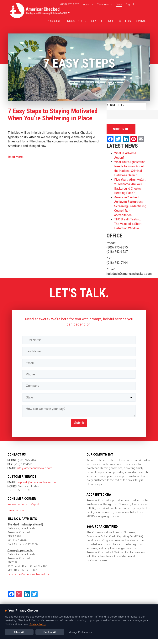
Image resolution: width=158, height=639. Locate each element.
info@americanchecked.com (34, 468)
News (119, 4)
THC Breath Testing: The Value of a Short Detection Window (127, 224)
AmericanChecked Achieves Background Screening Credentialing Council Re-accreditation (130, 206)
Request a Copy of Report (23, 504)
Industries (75, 21)
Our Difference (102, 21)
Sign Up (130, 4)
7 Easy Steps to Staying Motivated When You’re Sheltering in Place (53, 114)
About (87, 4)
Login (64, 12)
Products (54, 21)
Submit (79, 422)
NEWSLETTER (115, 105)
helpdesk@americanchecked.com (37, 482)
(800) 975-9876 (69, 4)
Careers (124, 21)
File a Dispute (16, 510)
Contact (141, 21)
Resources (103, 4)
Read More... (16, 157)
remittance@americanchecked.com (29, 574)
